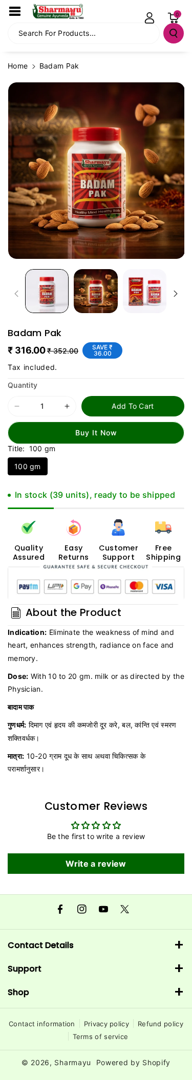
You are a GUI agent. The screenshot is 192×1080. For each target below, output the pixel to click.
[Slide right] (175, 293)
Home (18, 65)
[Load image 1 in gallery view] (47, 291)
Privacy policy (106, 1024)
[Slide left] (16, 293)
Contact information (42, 1024)
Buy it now (96, 432)
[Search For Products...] (173, 33)
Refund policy (160, 1024)
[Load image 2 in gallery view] (95, 291)
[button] (15, 11)
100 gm (27, 466)
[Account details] (149, 18)
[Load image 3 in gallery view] (144, 291)
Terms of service (101, 1036)
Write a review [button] (96, 863)
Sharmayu (72, 1062)
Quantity (22, 385)
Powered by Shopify (133, 1062)
